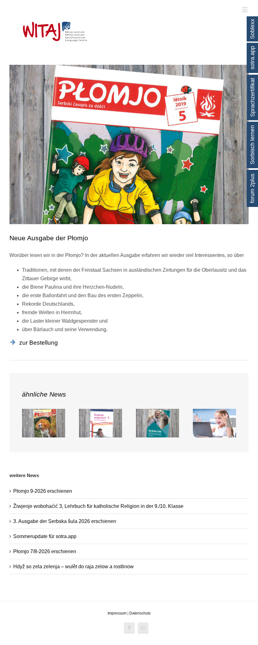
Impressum (117, 613)
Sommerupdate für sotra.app (44, 536)
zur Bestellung (38, 342)
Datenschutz (140, 613)
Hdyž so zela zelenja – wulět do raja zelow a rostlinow (73, 566)
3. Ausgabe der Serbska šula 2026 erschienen (64, 521)
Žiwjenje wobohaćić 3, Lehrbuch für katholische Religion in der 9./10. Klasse (98, 506)
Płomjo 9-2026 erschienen (42, 491)
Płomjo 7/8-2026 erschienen (44, 551)
